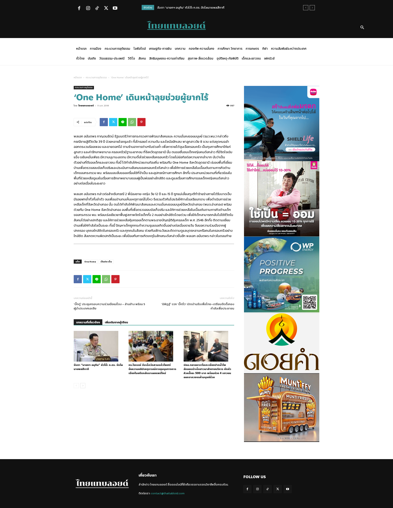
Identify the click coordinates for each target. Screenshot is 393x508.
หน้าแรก (78, 77)
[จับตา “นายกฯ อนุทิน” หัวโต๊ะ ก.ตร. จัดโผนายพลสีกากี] (99, 346)
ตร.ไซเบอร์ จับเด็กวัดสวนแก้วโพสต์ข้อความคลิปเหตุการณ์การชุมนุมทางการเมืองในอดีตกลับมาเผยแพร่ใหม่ (152, 369)
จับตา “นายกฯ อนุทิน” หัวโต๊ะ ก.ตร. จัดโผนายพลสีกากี (190, 7)
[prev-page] (76, 385)
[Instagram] (88, 8)
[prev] (305, 7)
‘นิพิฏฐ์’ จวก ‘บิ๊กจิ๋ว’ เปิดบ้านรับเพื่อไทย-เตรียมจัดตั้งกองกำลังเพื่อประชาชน (197, 306)
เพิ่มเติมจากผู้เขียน (116, 322)
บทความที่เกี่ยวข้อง (88, 322)
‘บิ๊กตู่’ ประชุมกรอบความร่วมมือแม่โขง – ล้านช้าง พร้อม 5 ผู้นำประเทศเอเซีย (109, 306)
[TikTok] (97, 8)
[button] (362, 28)
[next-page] (82, 385)
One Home (90, 261)
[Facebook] (79, 8)
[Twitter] (106, 8)
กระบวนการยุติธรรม (96, 77)
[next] (312, 7)
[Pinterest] (141, 122)
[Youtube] (115, 8)
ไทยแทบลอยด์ (86, 105)
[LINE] (123, 122)
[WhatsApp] (132, 122)
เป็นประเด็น (106, 261)
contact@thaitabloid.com (167, 493)
